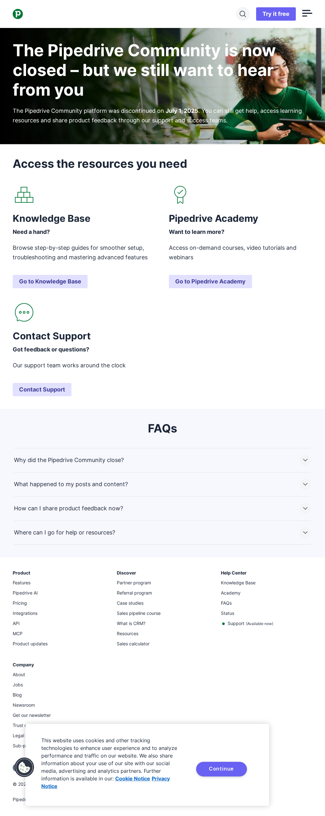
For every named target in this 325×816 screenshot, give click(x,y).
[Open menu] (307, 14)
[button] (24, 767)
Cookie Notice (132, 778)
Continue (221, 768)
